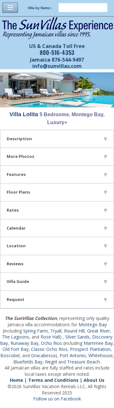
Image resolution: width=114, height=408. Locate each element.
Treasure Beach (83, 362)
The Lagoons (15, 337)
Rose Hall (50, 337)
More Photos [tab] (20, 156)
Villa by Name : (40, 8)
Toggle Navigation (10, 7)
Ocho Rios (51, 343)
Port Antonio (73, 355)
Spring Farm (35, 331)
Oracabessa (43, 355)
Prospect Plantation (90, 349)
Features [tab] (16, 174)
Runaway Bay (24, 343)
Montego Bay (93, 324)
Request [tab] (15, 299)
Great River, (99, 331)
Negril (51, 362)
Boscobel (10, 355)
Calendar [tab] (16, 228)
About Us (94, 380)
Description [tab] (19, 138)
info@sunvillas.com (57, 66)
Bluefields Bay (27, 362)
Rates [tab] (13, 210)
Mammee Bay (98, 343)
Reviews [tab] (15, 264)
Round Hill (74, 331)
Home (16, 380)
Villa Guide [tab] (18, 281)
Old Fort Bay (15, 349)
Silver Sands (77, 337)
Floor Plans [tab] (18, 192)
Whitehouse (100, 355)
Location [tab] (16, 246)
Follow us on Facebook (57, 399)
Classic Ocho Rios (49, 349)
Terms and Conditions (53, 380)
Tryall (55, 331)
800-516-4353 (57, 52)
